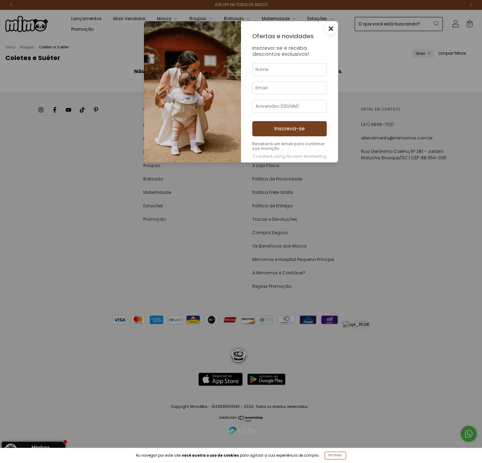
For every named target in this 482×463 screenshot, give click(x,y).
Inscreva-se (290, 128)
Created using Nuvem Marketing (289, 156)
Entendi (335, 455)
